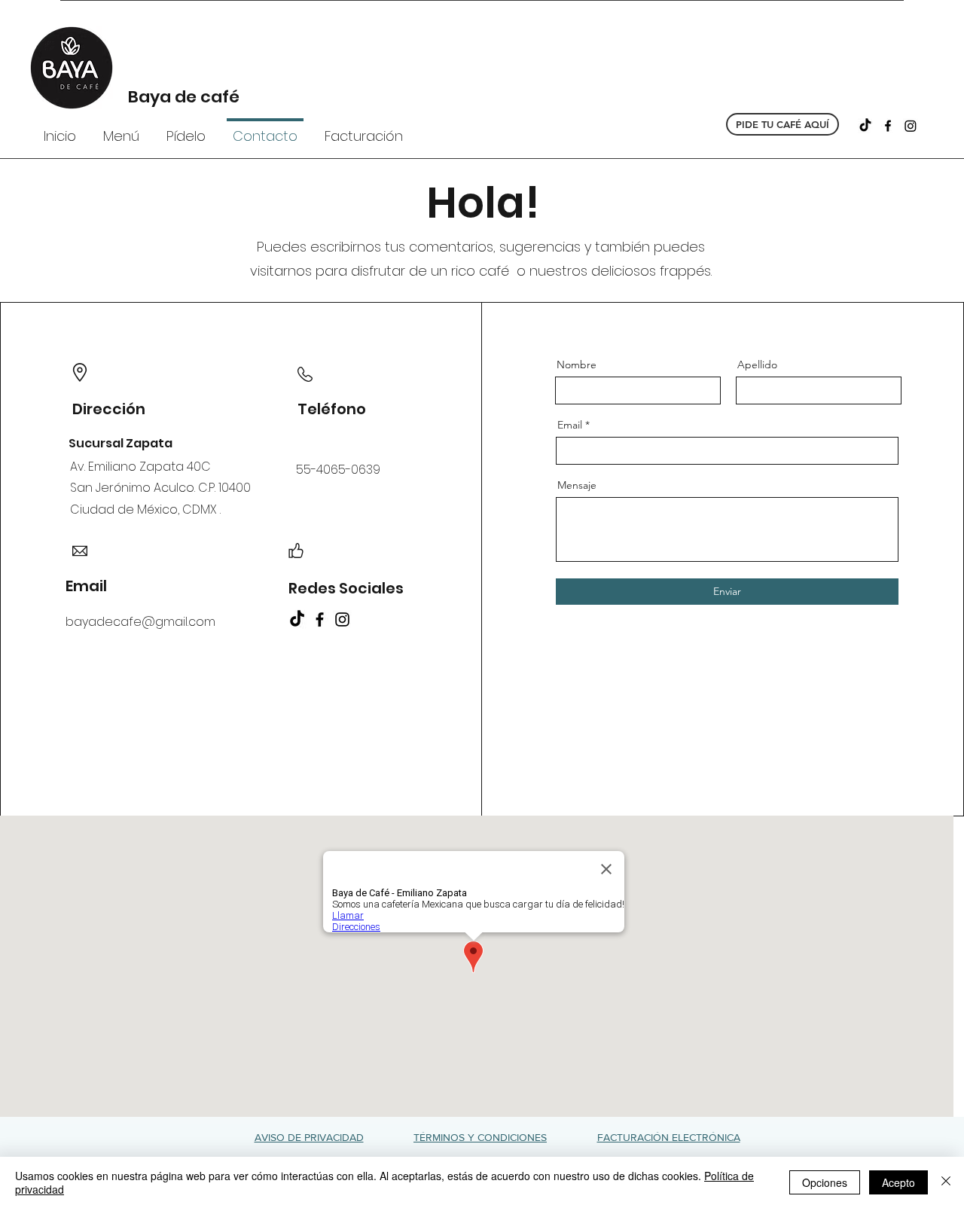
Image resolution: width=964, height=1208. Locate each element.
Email (569, 424)
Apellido (757, 364)
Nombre (576, 364)
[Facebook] (887, 125)
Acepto (898, 1182)
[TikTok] (865, 125)
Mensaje (576, 485)
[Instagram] (910, 125)
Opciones (824, 1182)
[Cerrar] (946, 1182)
